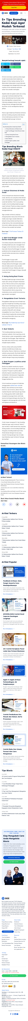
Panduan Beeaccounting (20, 939)
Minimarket (4, 941)
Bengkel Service (5, 939)
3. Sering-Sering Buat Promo (11, 134)
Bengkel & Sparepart (19, 930)
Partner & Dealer (6, 962)
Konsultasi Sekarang (14, 857)
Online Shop (17, 932)
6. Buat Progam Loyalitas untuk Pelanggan (12, 141)
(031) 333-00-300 (14, 981)
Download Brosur (8, 931)
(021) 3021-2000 (6, 981)
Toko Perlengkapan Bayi (7, 943)
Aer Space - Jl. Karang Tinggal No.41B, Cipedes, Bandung (13, 996)
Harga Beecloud (5, 924)
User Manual (17, 945)
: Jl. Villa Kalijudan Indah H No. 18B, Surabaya (12, 993)
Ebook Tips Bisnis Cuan (19, 947)
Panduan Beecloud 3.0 (19, 941)
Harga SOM (4, 928)
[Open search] (25, 13)
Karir (3, 956)
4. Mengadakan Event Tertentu (12, 136)
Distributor (16, 922)
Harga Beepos (5, 926)
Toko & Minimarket (18, 926)
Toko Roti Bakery (6, 937)
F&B (20, 49)
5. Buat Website (8, 138)
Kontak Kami (5, 958)
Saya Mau (14, 7)
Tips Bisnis (15, 49)
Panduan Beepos (18, 943)
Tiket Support (5, 961)
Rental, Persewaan (6, 945)
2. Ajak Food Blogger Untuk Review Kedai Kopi (14, 131)
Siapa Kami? (4, 954)
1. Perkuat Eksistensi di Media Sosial (13, 129)
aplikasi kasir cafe (15, 385)
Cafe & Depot (17, 928)
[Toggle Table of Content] (22, 124)
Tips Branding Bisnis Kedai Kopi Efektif (12, 126)
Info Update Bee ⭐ (19, 949)
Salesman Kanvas (18, 924)
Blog (15, 937)
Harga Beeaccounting (7, 922)
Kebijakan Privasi (6, 964)
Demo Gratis (14, 13)
